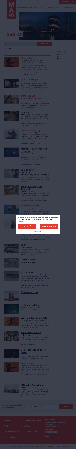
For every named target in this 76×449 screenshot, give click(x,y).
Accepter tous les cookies (27, 226)
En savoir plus (21, 221)
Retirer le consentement (49, 226)
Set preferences (38, 231)
